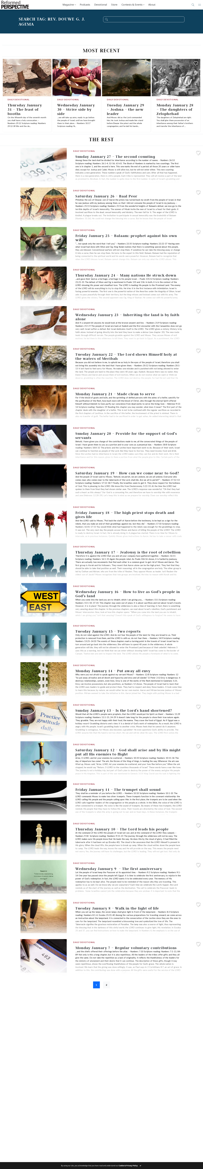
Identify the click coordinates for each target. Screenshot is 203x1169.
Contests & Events (132, 4)
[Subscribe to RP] (47, 63)
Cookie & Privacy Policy (128, 1165)
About (151, 4)
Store (114, 4)
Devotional (100, 4)
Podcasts (85, 4)
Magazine (68, 4)
